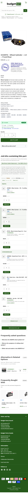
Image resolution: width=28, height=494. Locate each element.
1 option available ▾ (10, 192)
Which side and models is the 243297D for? (13, 348)
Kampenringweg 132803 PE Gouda (5, 436)
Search (14, 486)
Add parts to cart (14, 321)
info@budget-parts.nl (6, 441)
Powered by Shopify (14, 489)
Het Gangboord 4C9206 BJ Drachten (5, 424)
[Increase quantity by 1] (14, 135)
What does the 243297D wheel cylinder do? (13, 339)
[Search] (25, 10)
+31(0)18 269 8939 (5, 439)
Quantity (3, 131)
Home (2, 16)
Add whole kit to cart (14, 328)
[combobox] (12, 10)
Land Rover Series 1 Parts (12, 16)
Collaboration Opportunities (7, 459)
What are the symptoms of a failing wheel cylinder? (12, 344)
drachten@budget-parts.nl (7, 428)
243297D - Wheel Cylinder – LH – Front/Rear (12, 18)
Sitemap (3, 456)
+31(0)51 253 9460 (5, 426)
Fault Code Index (5, 462)
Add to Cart (6, 204)
